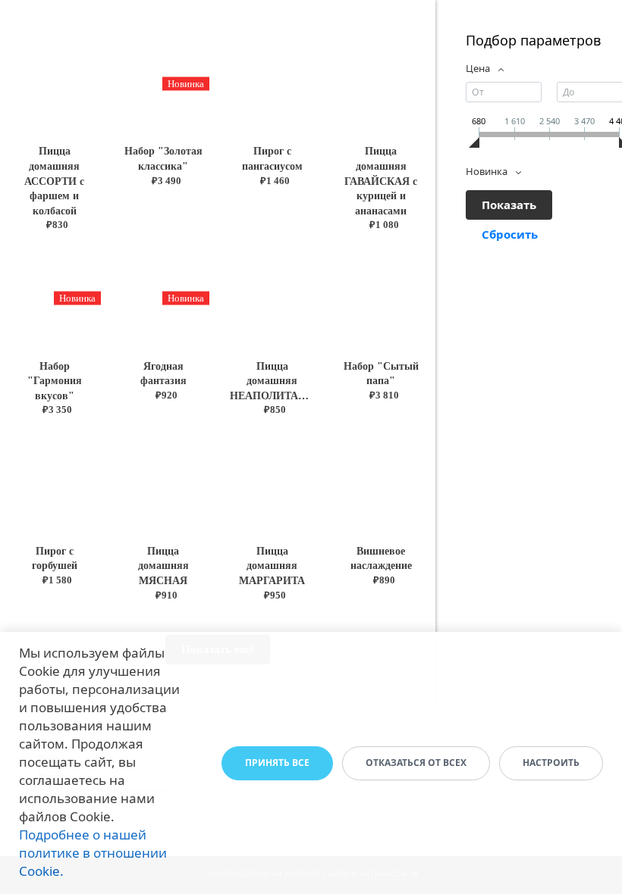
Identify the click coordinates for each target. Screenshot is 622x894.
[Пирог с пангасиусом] (272, 84)
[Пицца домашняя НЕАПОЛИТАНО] (272, 298)
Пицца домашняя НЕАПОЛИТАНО (272, 381)
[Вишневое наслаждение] (381, 483)
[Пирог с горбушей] (54, 483)
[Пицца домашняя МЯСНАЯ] (163, 483)
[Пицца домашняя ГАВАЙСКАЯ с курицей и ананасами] (381, 84)
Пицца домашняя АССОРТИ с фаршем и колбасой (54, 180)
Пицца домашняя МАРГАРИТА (272, 565)
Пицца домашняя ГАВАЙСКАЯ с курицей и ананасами (380, 180)
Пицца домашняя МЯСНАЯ (163, 565)
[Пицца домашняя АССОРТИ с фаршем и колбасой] (54, 84)
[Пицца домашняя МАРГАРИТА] (272, 483)
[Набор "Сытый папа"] (381, 298)
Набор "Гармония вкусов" (54, 381)
